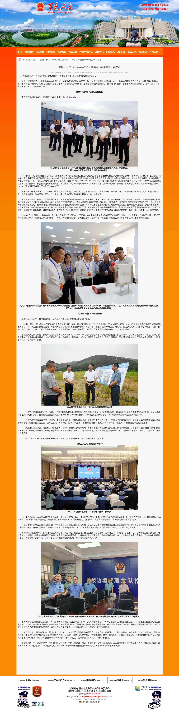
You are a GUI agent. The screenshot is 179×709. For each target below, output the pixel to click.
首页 (34, 60)
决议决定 (121, 51)
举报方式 (154, 51)
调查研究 (99, 51)
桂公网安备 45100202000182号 (90, 702)
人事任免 (62, 51)
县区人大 (132, 51)
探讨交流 (110, 51)
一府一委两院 (86, 51)
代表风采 (143, 51)
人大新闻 (40, 51)
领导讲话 (51, 51)
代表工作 (73, 51)
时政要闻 (29, 51)
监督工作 (44, 60)
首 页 (20, 51)
